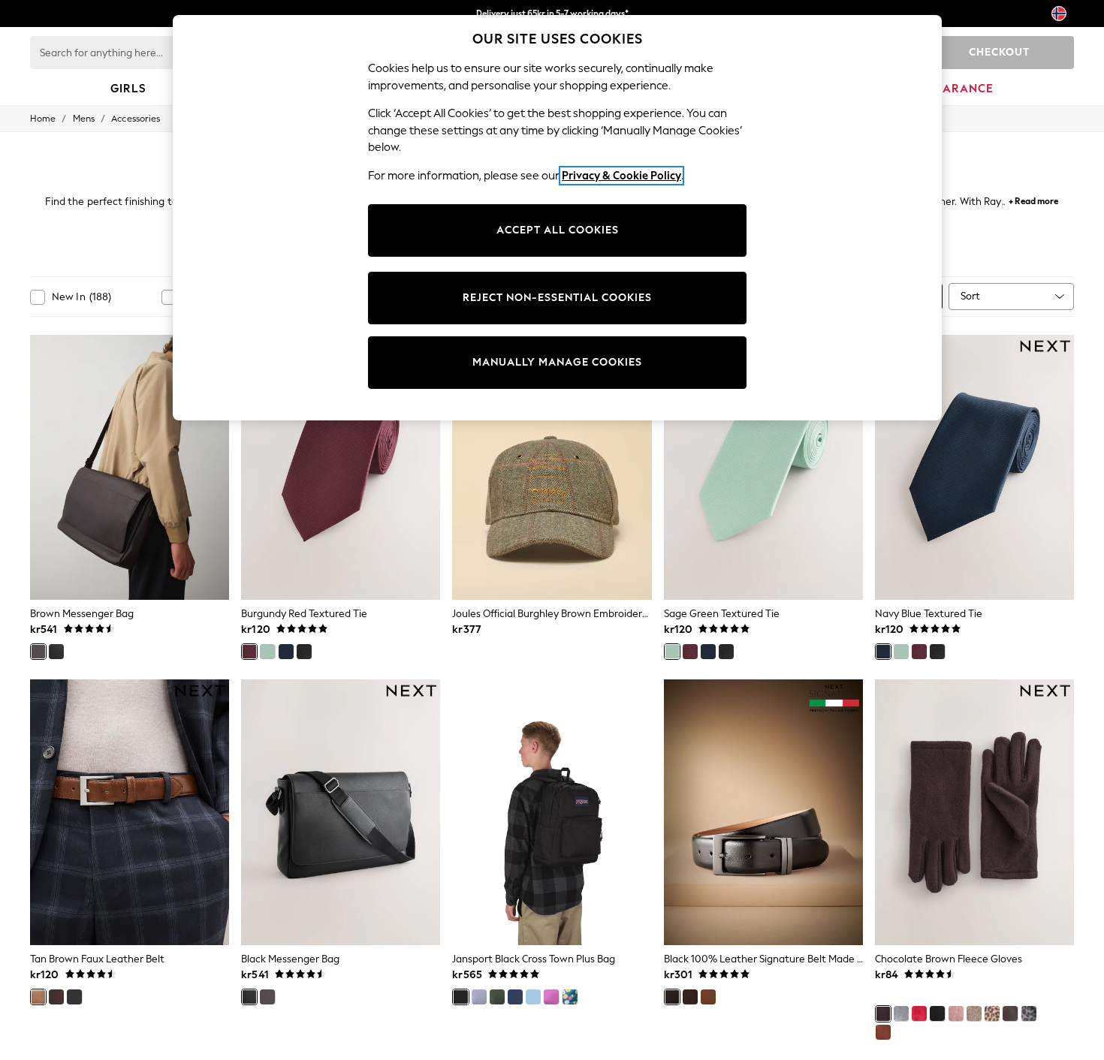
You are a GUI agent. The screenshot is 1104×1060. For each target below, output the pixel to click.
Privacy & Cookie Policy (621, 175)
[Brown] (38, 651)
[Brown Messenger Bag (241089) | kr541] (129, 468)
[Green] (497, 996)
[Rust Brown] (883, 1032)
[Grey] (901, 1013)
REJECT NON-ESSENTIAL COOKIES (557, 297)
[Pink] (551, 996)
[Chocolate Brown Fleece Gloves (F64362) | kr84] (974, 812)
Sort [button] (970, 296)
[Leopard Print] (992, 1013)
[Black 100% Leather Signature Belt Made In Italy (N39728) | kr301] (763, 812)
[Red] (919, 1013)
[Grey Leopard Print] (1028, 1013)
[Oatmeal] (974, 1013)
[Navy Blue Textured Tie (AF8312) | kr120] (974, 468)
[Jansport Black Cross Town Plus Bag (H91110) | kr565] (551, 812)
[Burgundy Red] (249, 651)
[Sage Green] (267, 651)
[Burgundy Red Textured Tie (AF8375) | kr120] (340, 468)
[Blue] (515, 996)
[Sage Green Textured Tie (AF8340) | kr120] (763, 468)
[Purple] (479, 996)
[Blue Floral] (570, 996)
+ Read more (1033, 199)
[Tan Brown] (38, 996)
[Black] (56, 651)
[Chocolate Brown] (883, 1013)
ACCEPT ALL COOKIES (557, 230)
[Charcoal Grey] (1010, 1013)
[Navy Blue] (286, 651)
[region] (557, 217)
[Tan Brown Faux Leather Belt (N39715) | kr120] (129, 812)
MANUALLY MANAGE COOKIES (557, 362)
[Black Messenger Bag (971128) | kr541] (340, 812)
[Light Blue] (533, 996)
